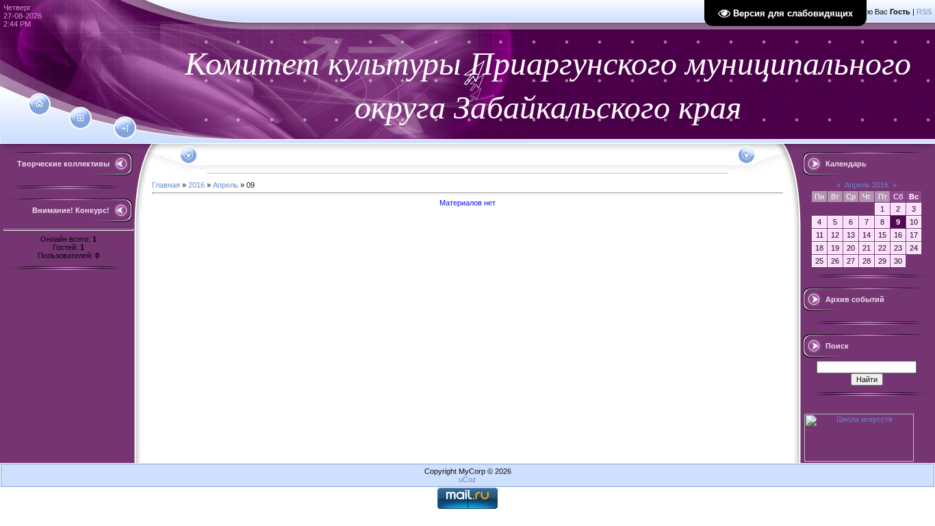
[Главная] (39, 104)
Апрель (225, 185)
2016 (196, 185)
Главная (166, 185)
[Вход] (125, 129)
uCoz (467, 479)
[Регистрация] (80, 118)
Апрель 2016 (866, 185)
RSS (924, 12)
